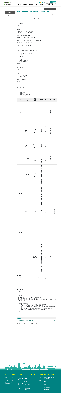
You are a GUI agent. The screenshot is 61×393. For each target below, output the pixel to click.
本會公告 (39, 377)
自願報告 (36, 4)
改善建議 (25, 4)
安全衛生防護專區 (47, 390)
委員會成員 (10, 15)
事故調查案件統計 (13, 383)
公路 (12, 380)
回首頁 (13, 2)
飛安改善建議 (47, 3)
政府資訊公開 (46, 379)
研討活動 (19, 388)
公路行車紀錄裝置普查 (27, 389)
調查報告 (55, 3)
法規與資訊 (48, 4)
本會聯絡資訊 (53, 379)
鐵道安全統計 (26, 381)
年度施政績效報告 (7, 384)
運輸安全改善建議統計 (20, 386)
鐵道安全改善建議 (20, 381)
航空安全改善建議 (20, 376)
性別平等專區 (46, 383)
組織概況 (6, 377)
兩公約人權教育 (47, 387)
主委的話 (6, 375)
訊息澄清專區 (40, 379)
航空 (12, 375)
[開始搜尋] (51, 2)
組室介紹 (6, 380)
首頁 (6, 8)
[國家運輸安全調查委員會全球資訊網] (7, 2)
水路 (12, 377)
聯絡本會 (53, 4)
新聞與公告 (42, 4)
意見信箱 (21, 2)
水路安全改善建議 (20, 379)
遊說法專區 (46, 386)
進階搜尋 (54, 2)
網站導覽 (17, 2)
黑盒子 (50, 3)
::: (0, 373)
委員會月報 (18, 8)
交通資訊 (6, 386)
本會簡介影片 (7, 382)
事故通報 (25, 2)
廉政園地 (45, 384)
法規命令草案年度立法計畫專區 (47, 378)
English (29, 2)
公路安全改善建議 (20, 384)
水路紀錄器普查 (27, 384)
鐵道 (12, 379)
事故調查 (52, 3)
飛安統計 (25, 378)
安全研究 (31, 4)
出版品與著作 (46, 381)
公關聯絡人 (39, 380)
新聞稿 (39, 375)
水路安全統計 (26, 379)
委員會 (14, 8)
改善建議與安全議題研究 (27, 376)
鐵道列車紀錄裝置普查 (27, 387)
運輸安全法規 (46, 375)
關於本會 (14, 4)
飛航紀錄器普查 (27, 383)
